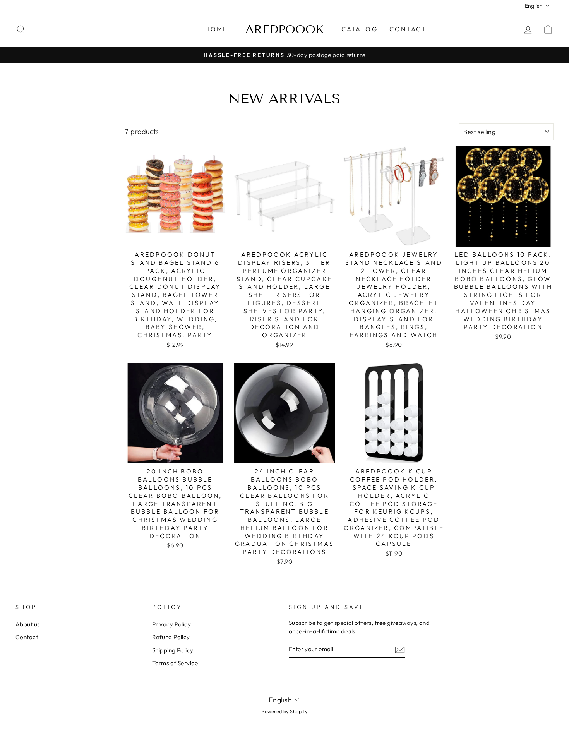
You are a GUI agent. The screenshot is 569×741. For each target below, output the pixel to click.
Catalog (359, 29)
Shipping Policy (173, 650)
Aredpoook (284, 29)
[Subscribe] (400, 649)
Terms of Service (175, 663)
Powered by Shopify (284, 711)
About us (27, 624)
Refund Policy (171, 637)
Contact (408, 29)
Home (216, 29)
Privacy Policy (171, 624)
